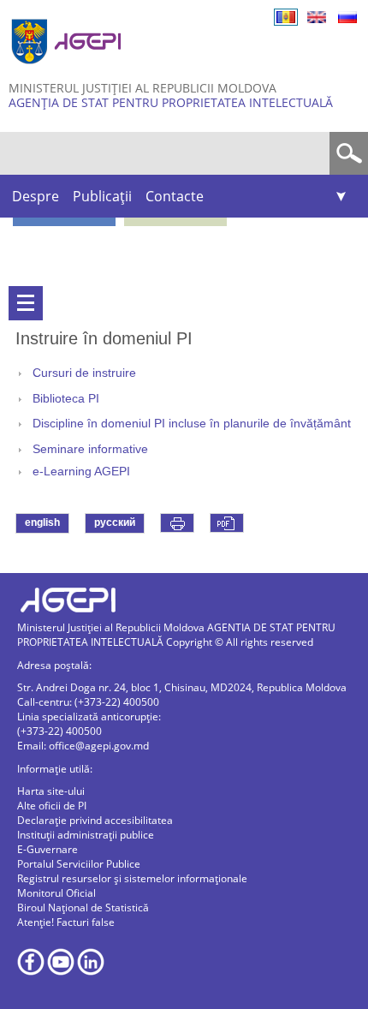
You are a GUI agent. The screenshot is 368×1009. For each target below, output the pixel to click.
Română (285, 17)
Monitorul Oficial (56, 893)
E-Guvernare (47, 849)
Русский (347, 17)
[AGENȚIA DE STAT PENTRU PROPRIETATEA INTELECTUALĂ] (68, 71)
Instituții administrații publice (85, 834)
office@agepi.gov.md (99, 745)
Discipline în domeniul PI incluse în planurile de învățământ (192, 423)
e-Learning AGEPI (81, 471)
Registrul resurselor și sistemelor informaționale (132, 878)
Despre (35, 196)
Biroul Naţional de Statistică (83, 907)
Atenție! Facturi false (66, 922)
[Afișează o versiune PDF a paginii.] (227, 523)
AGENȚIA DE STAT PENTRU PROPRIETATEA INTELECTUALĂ (171, 102)
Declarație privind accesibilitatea (95, 820)
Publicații (102, 196)
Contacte (174, 196)
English (316, 17)
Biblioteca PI (66, 398)
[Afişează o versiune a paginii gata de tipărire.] (177, 523)
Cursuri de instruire (84, 373)
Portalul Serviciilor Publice (78, 864)
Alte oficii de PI (51, 805)
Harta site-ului (51, 791)
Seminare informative (90, 449)
